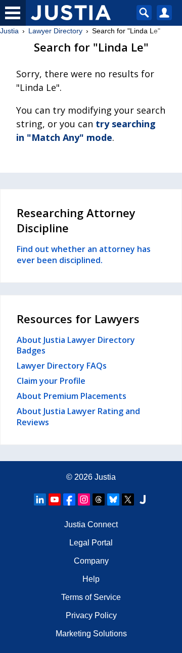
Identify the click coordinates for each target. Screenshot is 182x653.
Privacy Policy (91, 615)
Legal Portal (91, 542)
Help (91, 579)
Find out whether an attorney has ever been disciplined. (84, 254)
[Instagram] (84, 499)
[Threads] (99, 499)
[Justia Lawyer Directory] (142, 499)
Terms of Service (91, 597)
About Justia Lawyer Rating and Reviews (78, 417)
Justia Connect (91, 524)
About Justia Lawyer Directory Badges (76, 345)
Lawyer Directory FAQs (62, 365)
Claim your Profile (51, 380)
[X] (128, 499)
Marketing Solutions (91, 633)
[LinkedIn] (40, 499)
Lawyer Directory (55, 31)
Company (91, 561)
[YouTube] (55, 499)
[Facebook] (69, 499)
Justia (9, 31)
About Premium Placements (71, 395)
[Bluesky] (113, 499)
